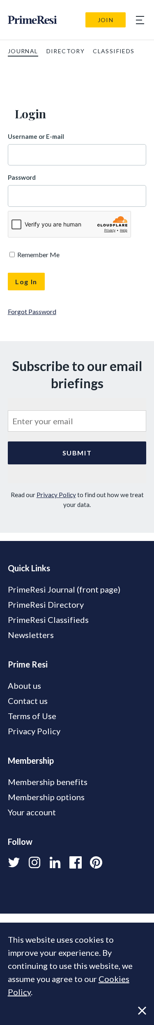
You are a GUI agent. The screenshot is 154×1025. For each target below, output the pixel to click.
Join (106, 19)
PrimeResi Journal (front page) (64, 589)
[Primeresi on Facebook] (75, 862)
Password (22, 177)
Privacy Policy (56, 494)
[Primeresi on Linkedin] (55, 862)
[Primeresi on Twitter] (14, 862)
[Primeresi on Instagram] (34, 862)
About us (24, 685)
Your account (32, 812)
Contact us (28, 701)
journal (23, 51)
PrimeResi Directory (46, 604)
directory (65, 51)
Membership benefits (47, 782)
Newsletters (31, 635)
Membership (31, 760)
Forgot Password (32, 311)
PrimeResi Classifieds (48, 620)
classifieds (113, 51)
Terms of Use (32, 716)
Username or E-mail (36, 136)
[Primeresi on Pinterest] (96, 862)
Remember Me (38, 254)
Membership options (46, 797)
